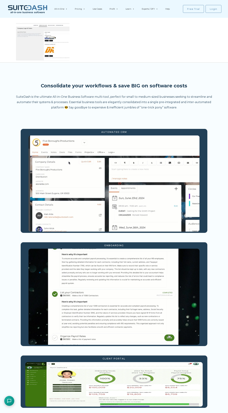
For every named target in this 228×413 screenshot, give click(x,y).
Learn (128, 9)
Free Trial (193, 8)
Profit (112, 9)
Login (213, 8)
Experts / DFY (148, 9)
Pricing (78, 9)
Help (167, 9)
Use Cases (97, 9)
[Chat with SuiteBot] (9, 401)
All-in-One (59, 9)
